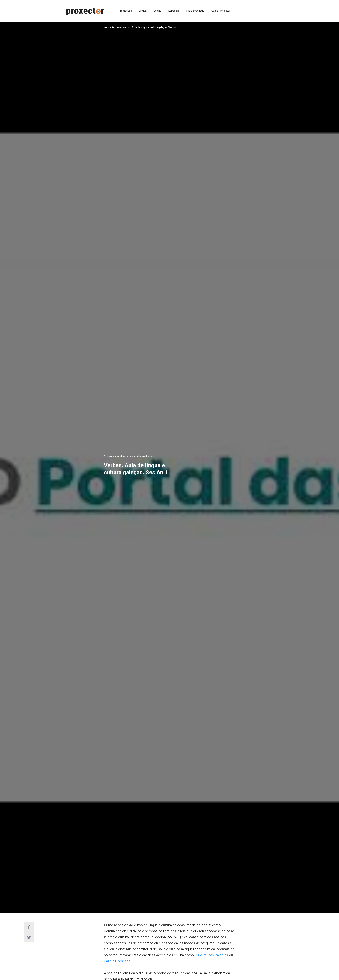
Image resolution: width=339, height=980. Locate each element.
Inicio (106, 27)
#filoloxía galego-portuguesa (140, 456)
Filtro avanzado (195, 10)
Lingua (143, 10)
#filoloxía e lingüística (114, 456)
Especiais (173, 10)
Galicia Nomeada (117, 961)
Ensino (157, 10)
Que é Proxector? (221, 10)
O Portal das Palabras (211, 955)
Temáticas (126, 10)
